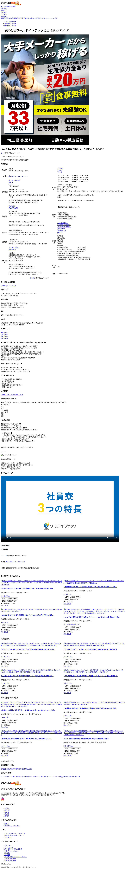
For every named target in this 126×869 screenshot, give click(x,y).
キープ (3, 153)
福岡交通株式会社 (64, 777)
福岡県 (6, 816)
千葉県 (25, 18)
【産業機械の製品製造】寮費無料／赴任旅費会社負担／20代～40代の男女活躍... (90, 708)
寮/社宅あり (43, 18)
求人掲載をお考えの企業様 (13, 849)
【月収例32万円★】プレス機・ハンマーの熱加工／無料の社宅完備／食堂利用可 (90, 649)
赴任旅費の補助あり (64, 225)
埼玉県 (20, 18)
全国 (2, 18)
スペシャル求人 (52, 18)
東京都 (30, 18)
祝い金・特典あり (14, 180)
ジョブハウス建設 (10, 859)
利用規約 (7, 853)
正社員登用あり (62, 223)
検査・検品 (19, 395)
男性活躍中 (4, 332)
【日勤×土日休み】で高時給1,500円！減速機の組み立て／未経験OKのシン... (26, 738)
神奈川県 (36, 18)
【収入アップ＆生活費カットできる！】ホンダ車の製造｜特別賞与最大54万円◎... (28, 649)
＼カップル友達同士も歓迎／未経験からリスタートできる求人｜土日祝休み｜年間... (91, 617)
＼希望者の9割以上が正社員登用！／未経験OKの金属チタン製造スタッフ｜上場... (28, 710)
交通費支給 (61, 228)
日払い (11, 184)
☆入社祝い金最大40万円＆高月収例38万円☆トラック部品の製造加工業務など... (27, 676)
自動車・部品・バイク (8, 395)
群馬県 (16, 18)
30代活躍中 (4, 338)
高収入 (11, 182)
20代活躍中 (4, 336)
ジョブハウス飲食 (10, 860)
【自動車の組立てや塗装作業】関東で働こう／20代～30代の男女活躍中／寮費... (27, 615)
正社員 (59, 172)
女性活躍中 (4, 334)
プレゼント (8, 845)
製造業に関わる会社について (14, 835)
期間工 (6, 824)
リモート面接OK (14, 247)
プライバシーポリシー (11, 851)
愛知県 (6, 814)
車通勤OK (12, 206)
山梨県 (29, 769)
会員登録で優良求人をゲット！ (25, 867)
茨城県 (6, 18)
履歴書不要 (12, 249)
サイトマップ (8, 847)
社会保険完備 (61, 230)
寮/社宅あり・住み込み (8, 285)
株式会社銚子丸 (75, 777)
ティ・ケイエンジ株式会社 (9, 777)
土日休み (60, 168)
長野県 (25, 769)
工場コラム (8, 837)
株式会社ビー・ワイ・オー (49, 777)
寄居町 (15, 208)
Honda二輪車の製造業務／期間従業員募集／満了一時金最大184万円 (86, 738)
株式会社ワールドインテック (18, 176)
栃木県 (11, 18)
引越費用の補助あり (64, 227)
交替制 (59, 170)
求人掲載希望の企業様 (8, 6)
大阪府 (6, 812)
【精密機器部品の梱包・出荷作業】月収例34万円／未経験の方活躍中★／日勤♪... (90, 587)
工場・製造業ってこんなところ (14, 833)
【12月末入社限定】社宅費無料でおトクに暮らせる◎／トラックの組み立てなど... (91, 676)
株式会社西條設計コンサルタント (29, 777)
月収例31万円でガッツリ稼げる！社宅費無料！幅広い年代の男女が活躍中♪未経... (27, 588)
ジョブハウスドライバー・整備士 (15, 857)
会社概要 (7, 855)
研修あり (60, 232)
